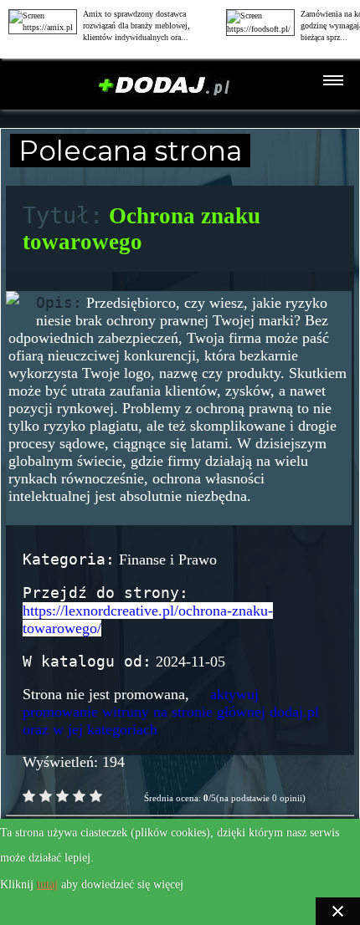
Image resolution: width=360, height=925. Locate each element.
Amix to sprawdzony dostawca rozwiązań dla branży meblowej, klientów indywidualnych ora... (136, 25)
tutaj (47, 884)
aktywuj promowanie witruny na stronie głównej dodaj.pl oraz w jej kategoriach (171, 712)
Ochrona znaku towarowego (141, 228)
